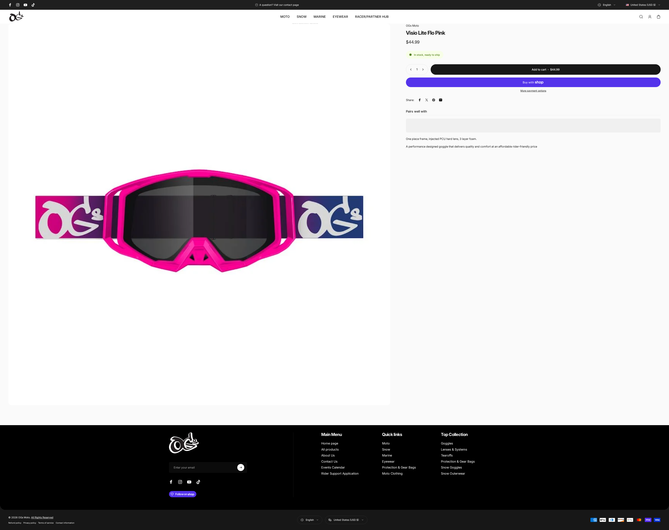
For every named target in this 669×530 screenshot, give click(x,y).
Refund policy (14, 523)
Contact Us (329, 461)
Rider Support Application (340, 473)
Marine (387, 455)
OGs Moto (412, 25)
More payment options (533, 90)
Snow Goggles (451, 467)
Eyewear (388, 461)
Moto (386, 443)
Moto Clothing (392, 473)
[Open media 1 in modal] (199, 214)
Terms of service (46, 523)
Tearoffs (447, 455)
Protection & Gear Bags (399, 467)
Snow (386, 449)
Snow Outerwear (453, 473)
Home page (329, 443)
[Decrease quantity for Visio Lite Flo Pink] (410, 69)
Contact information (65, 523)
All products (330, 449)
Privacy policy (29, 523)
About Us (328, 455)
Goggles (447, 443)
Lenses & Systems (454, 449)
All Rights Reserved (42, 517)
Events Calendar (333, 467)
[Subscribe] (240, 467)
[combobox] (607, 5)
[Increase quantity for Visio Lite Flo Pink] (424, 69)
